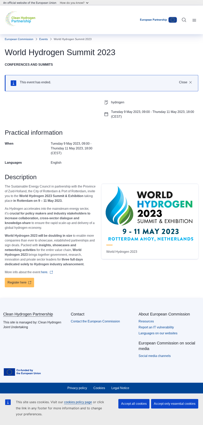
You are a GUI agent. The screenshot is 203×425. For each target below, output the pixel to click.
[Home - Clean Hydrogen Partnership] (21, 19)
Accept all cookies (134, 403)
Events (43, 39)
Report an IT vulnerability (156, 327)
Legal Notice (120, 388)
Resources (146, 321)
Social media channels (155, 356)
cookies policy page (78, 402)
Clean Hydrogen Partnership (28, 314)
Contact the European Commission (95, 321)
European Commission (19, 39)
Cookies (99, 388)
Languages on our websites (158, 333)
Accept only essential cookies (174, 403)
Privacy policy (77, 388)
